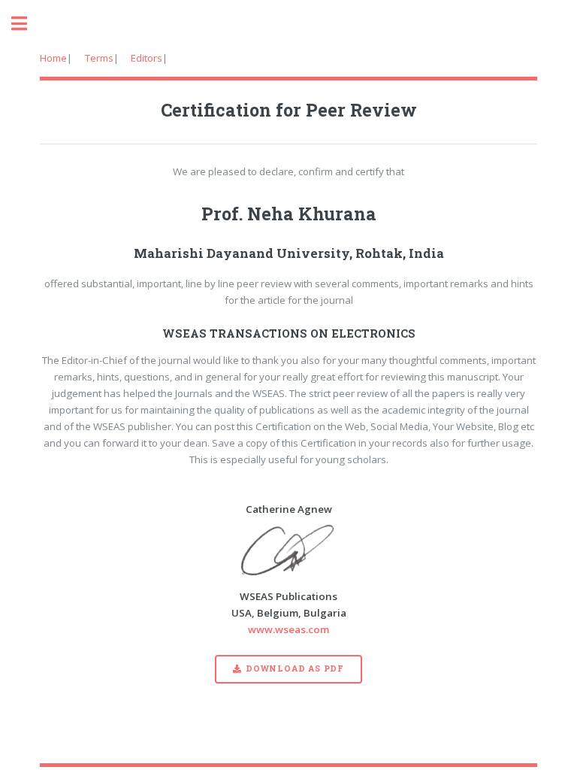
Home (53, 58)
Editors (146, 58)
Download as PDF (295, 668)
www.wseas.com (288, 629)
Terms (99, 58)
